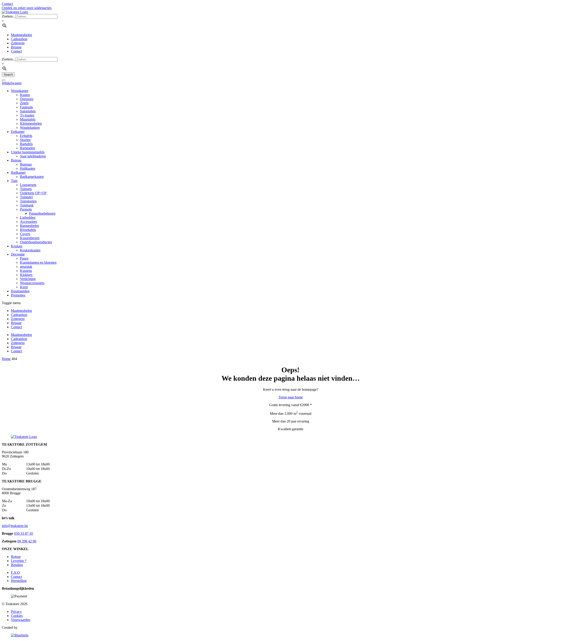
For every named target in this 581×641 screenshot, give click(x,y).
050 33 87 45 (23, 533)
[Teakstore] (15, 12)
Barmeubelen (29, 226)
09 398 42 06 (26, 541)
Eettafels (26, 136)
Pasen (24, 258)
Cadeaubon (19, 39)
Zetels (24, 103)
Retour (16, 557)
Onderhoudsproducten (36, 242)
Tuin (14, 181)
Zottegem (18, 43)
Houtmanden (20, 291)
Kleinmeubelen (31, 123)
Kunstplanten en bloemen (38, 262)
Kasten (25, 95)
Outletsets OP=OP (33, 193)
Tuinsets (26, 189)
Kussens (26, 271)
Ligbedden (27, 217)
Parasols (26, 209)
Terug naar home (290, 397)
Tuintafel (26, 197)
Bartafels (26, 144)
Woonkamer (19, 91)
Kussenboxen (29, 238)
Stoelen (25, 140)
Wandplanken (30, 127)
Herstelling (19, 581)
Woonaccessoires (32, 283)
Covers (25, 234)
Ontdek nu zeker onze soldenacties (27, 8)
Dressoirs (26, 99)
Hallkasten (27, 168)
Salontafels (28, 111)
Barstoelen (27, 148)
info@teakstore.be (15, 526)
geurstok (26, 266)
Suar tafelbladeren (33, 156)
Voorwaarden (20, 620)
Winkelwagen (12, 83)
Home (6, 359)
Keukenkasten (30, 250)
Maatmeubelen (21, 35)
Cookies (17, 616)
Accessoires (28, 222)
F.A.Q (15, 572)
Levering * (19, 561)
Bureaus (26, 164)
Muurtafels (27, 119)
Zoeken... (8, 16)
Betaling (17, 565)
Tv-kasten (27, 115)
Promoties (18, 295)
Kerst (24, 287)
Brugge (16, 47)
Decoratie (18, 254)
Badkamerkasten (32, 177)
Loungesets (28, 185)
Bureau (16, 160)
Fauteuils (26, 107)
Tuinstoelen (28, 201)
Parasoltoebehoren (42, 213)
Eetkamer (18, 132)
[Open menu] (3, 80)
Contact (16, 51)
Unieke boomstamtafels (27, 152)
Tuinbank (27, 205)
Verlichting (28, 279)
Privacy (16, 612)
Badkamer (18, 172)
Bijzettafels (28, 230)
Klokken (26, 275)
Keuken (16, 246)
